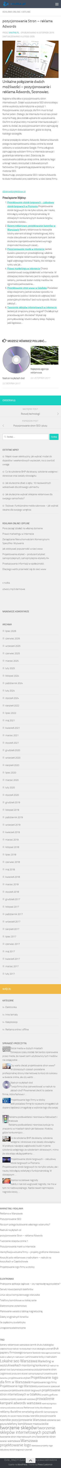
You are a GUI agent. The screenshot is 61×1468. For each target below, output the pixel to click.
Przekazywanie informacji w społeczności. (23, 563)
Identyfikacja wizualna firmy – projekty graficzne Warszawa (29, 1252)
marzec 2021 (12, 735)
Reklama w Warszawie (11, 1213)
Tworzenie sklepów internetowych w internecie (32, 307)
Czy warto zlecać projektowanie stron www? (33, 1065)
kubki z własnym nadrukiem (12, 1357)
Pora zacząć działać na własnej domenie (22, 528)
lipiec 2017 (10, 936)
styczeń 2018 (12, 891)
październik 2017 (14, 914)
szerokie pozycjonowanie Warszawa (23, 1420)
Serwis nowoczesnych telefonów (16, 1289)
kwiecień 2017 (12, 958)
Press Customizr (45, 1464)
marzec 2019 (12, 839)
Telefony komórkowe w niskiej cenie (18, 1300)
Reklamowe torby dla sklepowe (38, 1407)
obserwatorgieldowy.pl (14, 191)
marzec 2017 (12, 966)
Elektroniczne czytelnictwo (13, 1305)
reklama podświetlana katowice (11, 1408)
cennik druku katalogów (42, 1344)
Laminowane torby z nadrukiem (41, 1356)
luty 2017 (10, 973)
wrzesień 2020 (12, 757)
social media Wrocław (20, 1416)
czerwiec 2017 (12, 944)
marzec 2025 (12, 660)
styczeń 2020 (12, 795)
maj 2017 (10, 951)
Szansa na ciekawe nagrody (24, 1180)
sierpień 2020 (12, 765)
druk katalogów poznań (42, 1348)
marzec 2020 (12, 780)
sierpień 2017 (12, 929)
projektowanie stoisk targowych (25, 1390)
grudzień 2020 (12, 750)
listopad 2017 (12, 906)
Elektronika (11, 1007)
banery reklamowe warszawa (14, 1344)
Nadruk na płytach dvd (13, 378)
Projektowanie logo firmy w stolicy (28, 1099)
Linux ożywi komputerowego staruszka (20, 1294)
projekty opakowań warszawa (22, 1399)
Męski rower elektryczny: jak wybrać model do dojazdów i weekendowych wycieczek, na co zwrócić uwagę (28, 460)
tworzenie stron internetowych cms (18, 1436)
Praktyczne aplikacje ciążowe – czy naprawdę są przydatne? (30, 1283)
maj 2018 (10, 869)
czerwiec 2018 (12, 862)
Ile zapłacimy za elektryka (12, 1322)
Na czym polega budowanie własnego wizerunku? (25, 1224)
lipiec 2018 (10, 854)
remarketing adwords (32, 1411)
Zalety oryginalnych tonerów (14, 1316)
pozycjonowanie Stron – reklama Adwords (21, 1235)
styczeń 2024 (12, 698)
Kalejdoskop (11, 1022)
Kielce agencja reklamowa (50, 1353)
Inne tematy (11, 1014)
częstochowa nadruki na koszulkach (16, 1348)
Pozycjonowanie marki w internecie (26, 249)
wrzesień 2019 (12, 824)
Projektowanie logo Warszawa (18, 1386)
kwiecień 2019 (12, 832)
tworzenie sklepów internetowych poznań (27, 1430)
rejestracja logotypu (49, 1404)
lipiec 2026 (10, 631)
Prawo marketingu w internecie (23, 268)
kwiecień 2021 (12, 727)
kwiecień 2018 (12, 876)
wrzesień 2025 (12, 646)
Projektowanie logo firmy (44, 1382)
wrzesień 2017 (12, 921)
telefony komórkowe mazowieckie (27, 1424)
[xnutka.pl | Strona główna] (18, 4)
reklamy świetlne (10, 1411)
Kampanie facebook (32, 1353)
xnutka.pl (14, 32)
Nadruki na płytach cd (10, 1230)
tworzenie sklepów (18, 1428)
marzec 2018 (12, 884)
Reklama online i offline (16, 12)
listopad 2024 (12, 675)
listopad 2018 (12, 847)
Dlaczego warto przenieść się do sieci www (24, 569)
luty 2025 (10, 668)
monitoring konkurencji (35, 1365)
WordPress (22, 1464)
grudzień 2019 (12, 802)
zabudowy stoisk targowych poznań (16, 1449)
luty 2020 (10, 787)
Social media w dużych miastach (27, 1048)
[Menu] (57, 4)
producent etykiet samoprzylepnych (28, 1373)
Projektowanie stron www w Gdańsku (27, 288)
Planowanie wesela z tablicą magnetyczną (21, 1311)
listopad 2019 (12, 809)
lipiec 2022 (10, 713)
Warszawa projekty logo (42, 1445)
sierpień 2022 (12, 705)
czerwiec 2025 (12, 653)
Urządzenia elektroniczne (13, 1327)
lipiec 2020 (10, 772)
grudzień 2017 (12, 899)
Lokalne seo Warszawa (18, 1361)
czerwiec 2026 (12, 638)
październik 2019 (14, 817)
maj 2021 (10, 720)
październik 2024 (14, 683)
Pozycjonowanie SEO (10, 1219)
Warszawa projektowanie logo (19, 1442)
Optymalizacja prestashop (22, 1369)
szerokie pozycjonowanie (43, 1415)
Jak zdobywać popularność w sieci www (22, 548)
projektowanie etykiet (19, 1377)
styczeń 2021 (12, 742)
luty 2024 (10, 690)
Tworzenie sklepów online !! (14, 1241)
